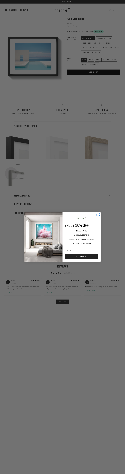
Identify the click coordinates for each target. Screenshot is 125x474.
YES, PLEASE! (81, 256)
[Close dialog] (98, 214)
